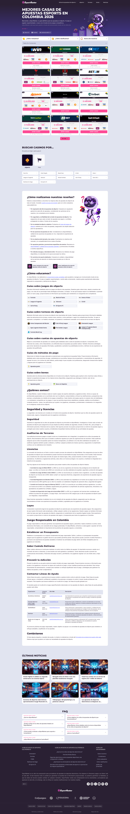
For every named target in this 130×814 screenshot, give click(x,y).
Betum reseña (94, 88)
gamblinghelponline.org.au (56, 619)
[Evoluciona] (63, 798)
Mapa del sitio (94, 811)
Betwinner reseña (64, 65)
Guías (97, 2)
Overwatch (32, 754)
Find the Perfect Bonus (69, 754)
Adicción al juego (77, 811)
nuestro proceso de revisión (49, 203)
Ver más (64, 138)
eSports (82, 2)
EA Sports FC (32, 764)
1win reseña (36, 65)
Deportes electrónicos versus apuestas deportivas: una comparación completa (66, 758)
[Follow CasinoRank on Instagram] (91, 783)
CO (24, 784)
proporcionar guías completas (56, 277)
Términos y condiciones (37, 811)
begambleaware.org (55, 607)
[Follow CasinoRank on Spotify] (102, 783)
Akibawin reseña (36, 111)
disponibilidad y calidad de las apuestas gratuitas (45, 246)
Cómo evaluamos (102, 759)
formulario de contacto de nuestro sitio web (88, 637)
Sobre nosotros (102, 754)
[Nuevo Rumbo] (75, 798)
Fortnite (32, 756)
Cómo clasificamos (102, 762)
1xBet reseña (94, 65)
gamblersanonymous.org (56, 596)
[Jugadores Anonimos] (51, 798)
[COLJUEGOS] (40, 798)
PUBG (32, 759)
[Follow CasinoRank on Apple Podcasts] (106, 783)
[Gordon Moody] (84, 798)
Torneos (90, 2)
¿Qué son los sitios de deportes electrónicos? (69, 752)
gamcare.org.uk (53, 613)
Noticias (105, 2)
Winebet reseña (36, 88)
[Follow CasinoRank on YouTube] (99, 783)
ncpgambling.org (54, 601)
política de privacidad (99, 765)
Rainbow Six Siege (32, 762)
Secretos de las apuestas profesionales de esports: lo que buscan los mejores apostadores (68, 765)
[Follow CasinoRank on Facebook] (88, 783)
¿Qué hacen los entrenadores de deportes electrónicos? (69, 762)
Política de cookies (58, 811)
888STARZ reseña (65, 88)
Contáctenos (102, 756)
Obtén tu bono (36, 62)
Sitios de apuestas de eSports (67, 2)
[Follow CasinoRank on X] (95, 783)
